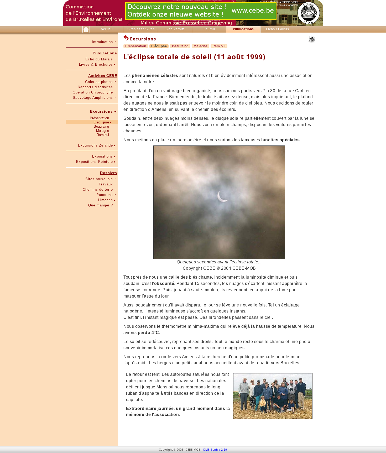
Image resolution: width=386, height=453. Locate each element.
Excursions (101, 111)
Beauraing (101, 126)
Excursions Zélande (95, 145)
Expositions (102, 156)
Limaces (105, 200)
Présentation (99, 118)
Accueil (107, 29)
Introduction (102, 42)
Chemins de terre (98, 189)
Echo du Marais (99, 59)
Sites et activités (140, 29)
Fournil (209, 29)
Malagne (102, 131)
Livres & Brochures (96, 64)
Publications (243, 29)
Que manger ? (100, 205)
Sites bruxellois (99, 179)
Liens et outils (277, 29)
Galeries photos (99, 82)
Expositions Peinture (94, 162)
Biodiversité (175, 29)
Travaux (106, 184)
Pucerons (104, 195)
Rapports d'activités (95, 87)
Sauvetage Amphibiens (93, 98)
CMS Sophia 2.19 (215, 449)
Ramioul (103, 135)
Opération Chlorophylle (93, 92)
